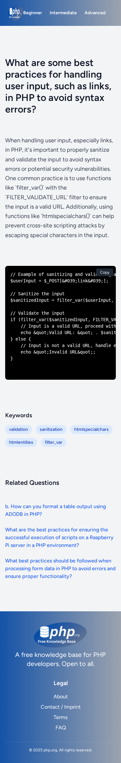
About (61, 696)
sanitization (51, 429)
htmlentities (21, 442)
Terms (60, 717)
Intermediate (63, 13)
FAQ (60, 728)
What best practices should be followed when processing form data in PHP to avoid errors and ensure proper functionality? (60, 568)
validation (18, 429)
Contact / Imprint (61, 707)
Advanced (95, 13)
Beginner (32, 13)
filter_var (53, 442)
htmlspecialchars (91, 429)
